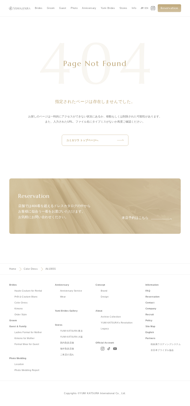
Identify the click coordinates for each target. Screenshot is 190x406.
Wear (63, 296)
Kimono (18, 308)
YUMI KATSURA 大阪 (71, 337)
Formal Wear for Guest (26, 344)
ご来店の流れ (67, 354)
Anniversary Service (71, 291)
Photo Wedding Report (26, 370)
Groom (51, 8)
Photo (74, 8)
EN (146, 8)
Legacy (105, 328)
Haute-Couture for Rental (28, 291)
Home (12, 268)
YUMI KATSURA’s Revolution (116, 322)
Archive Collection (111, 316)
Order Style (20, 314)
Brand (104, 291)
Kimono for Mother (24, 338)
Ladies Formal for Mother (28, 332)
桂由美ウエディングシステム (166, 344)
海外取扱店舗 (67, 348)
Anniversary (89, 8)
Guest (62, 8)
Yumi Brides (108, 8)
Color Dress (31, 268)
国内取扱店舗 (67, 342)
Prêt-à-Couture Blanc (26, 296)
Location (19, 364)
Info (134, 8)
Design (105, 296)
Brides (38, 8)
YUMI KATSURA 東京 (71, 331)
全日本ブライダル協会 (162, 350)
